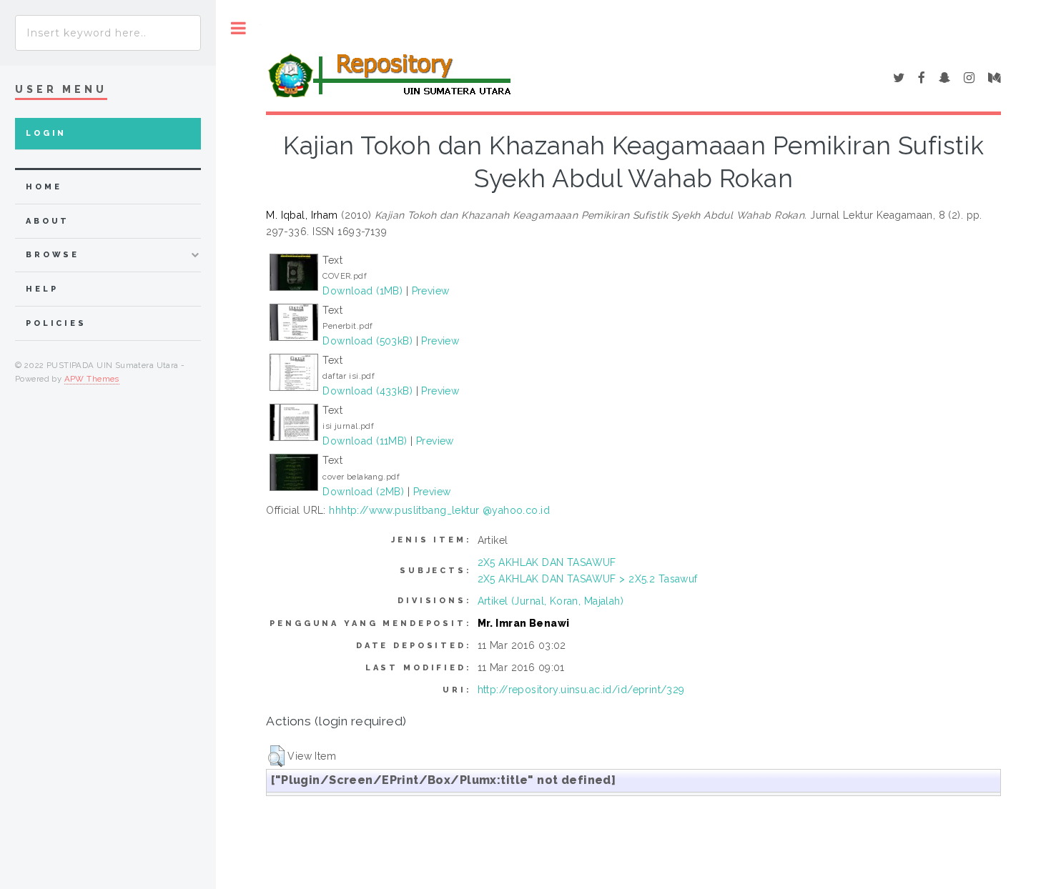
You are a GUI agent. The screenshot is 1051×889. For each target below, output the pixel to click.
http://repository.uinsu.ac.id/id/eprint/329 (581, 689)
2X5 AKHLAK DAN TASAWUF (547, 562)
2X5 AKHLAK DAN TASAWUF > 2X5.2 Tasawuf (588, 579)
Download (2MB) (363, 491)
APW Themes (91, 379)
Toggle (238, 28)
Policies (56, 323)
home (43, 187)
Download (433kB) (367, 391)
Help (42, 289)
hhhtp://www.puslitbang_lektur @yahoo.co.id (439, 510)
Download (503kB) (367, 341)
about (47, 221)
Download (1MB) (362, 291)
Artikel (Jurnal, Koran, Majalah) (550, 601)
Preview (431, 291)
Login (46, 133)
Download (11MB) (364, 441)
